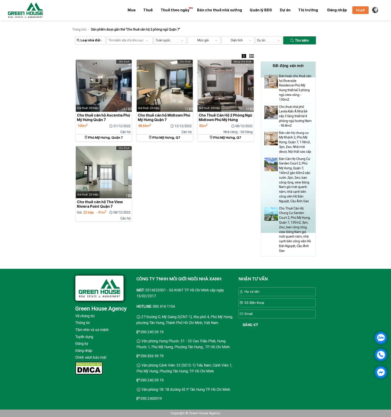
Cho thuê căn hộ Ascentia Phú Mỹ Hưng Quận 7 (103, 117)
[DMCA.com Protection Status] (89, 368)
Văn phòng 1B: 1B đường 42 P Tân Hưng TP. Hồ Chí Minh (185, 389)
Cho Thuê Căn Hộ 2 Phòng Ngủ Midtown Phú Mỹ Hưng (225, 117)
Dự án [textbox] (261, 40)
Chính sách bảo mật (90, 357)
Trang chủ (79, 29)
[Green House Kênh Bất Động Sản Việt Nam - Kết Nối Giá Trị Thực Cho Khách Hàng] (25, 10)
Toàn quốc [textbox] (162, 40)
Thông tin (82, 323)
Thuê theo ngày (175, 10)
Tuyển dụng (84, 337)
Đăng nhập (83, 350)
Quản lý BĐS (261, 10)
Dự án (285, 10)
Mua (132, 10)
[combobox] (170, 40)
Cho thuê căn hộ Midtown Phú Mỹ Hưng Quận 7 (164, 117)
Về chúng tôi (85, 316)
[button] (337, 10)
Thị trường (308, 10)
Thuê (148, 10)
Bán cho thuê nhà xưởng (219, 10)
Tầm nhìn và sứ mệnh (92, 330)
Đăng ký (81, 343)
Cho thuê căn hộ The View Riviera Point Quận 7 (100, 204)
